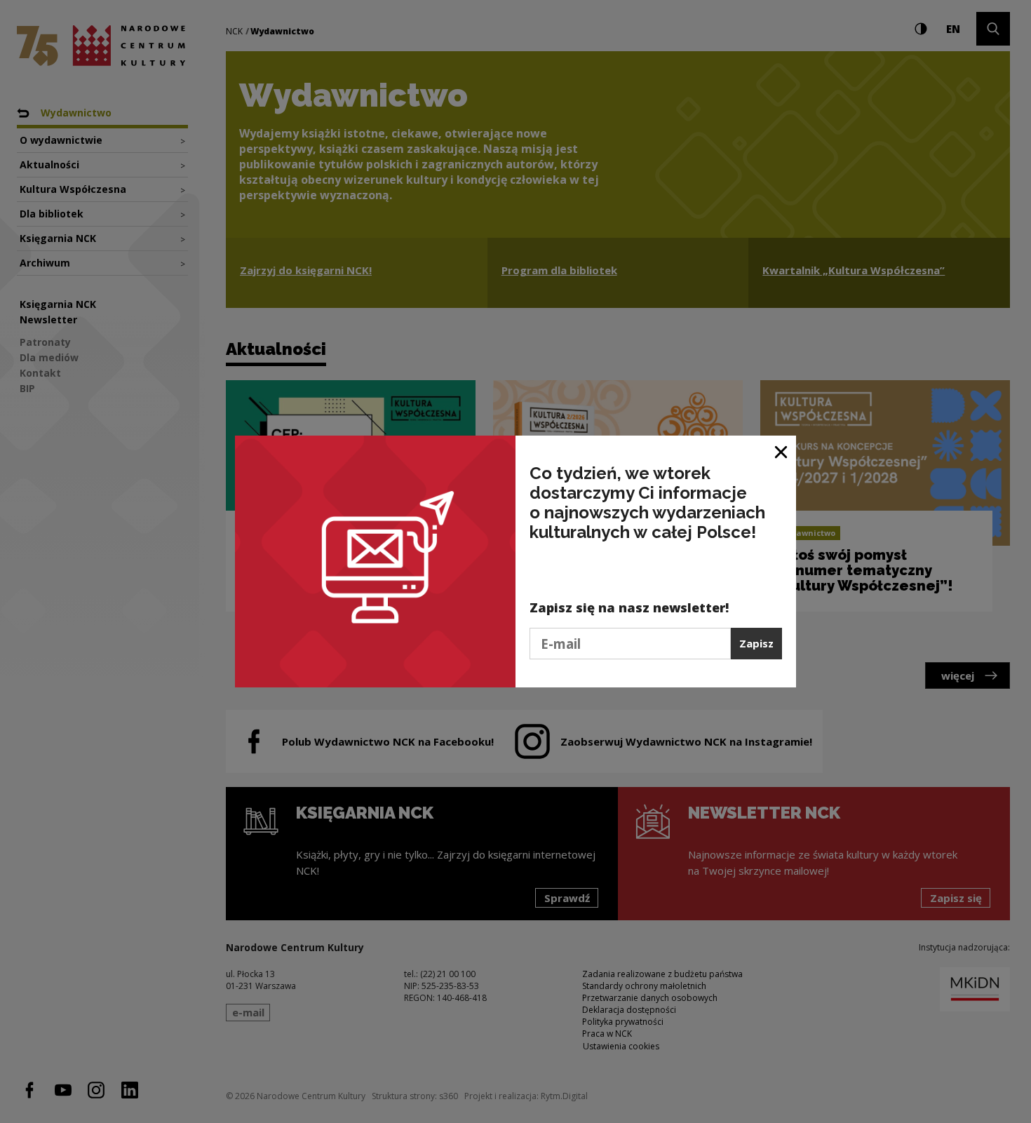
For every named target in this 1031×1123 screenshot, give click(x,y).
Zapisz (756, 643)
